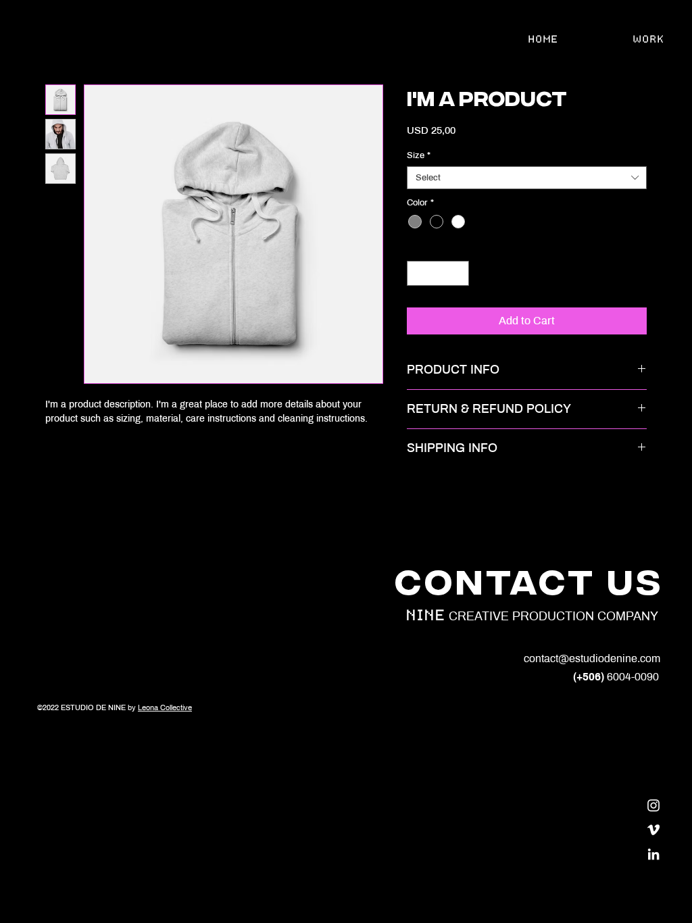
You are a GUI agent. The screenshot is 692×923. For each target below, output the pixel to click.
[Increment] (458, 273)
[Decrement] (417, 273)
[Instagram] (653, 805)
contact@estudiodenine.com (592, 658)
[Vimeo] (653, 830)
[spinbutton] (438, 273)
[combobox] (527, 177)
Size (418, 155)
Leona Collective (165, 707)
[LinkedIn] (653, 854)
